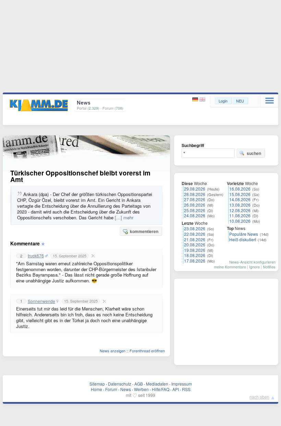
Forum (111, 389)
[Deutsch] (195, 99)
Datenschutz (119, 384)
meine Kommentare (230, 266)
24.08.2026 (194, 215)
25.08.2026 (194, 210)
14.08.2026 (240, 199)
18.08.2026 (194, 255)
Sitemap (97, 384)
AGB (138, 384)
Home (96, 389)
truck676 (36, 256)
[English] (202, 99)
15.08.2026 (240, 194)
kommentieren (144, 231)
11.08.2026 (240, 215)
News (125, 389)
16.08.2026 (240, 189)
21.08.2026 (194, 239)
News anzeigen (112, 350)
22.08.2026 (194, 234)
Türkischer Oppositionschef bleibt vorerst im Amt (80, 176)
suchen (254, 153)
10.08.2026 (240, 221)
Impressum (181, 384)
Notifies (269, 266)
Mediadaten (157, 384)
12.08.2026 (240, 210)
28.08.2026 (194, 194)
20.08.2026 (194, 244)
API (175, 389)
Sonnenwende (41, 301)
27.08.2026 (194, 199)
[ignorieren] (92, 256)
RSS (186, 389)
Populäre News (243, 234)
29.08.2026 (194, 189)
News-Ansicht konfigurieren (252, 262)
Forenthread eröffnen (147, 350)
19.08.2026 (194, 250)
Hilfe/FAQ (160, 389)
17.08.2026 (194, 261)
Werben (141, 389)
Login (223, 101)
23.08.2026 (194, 228)
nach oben (259, 397)
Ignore (254, 266)
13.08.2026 (240, 205)
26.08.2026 (194, 205)
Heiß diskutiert (242, 239)
